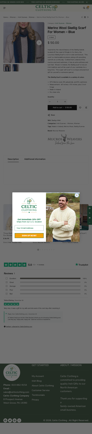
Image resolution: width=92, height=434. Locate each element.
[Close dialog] (77, 195)
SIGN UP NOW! (29, 235)
